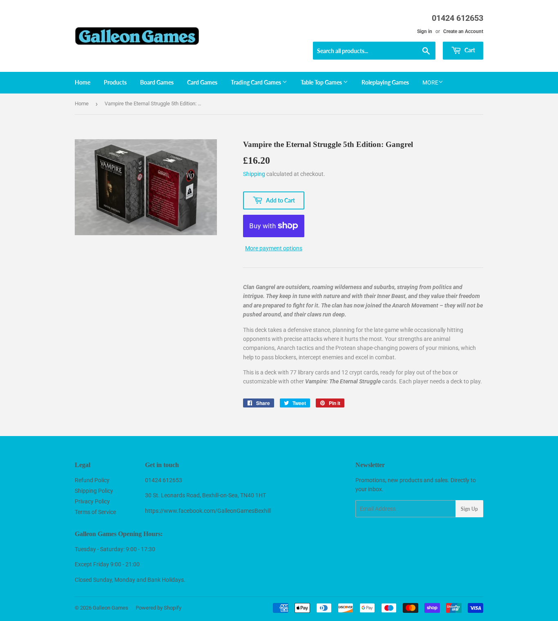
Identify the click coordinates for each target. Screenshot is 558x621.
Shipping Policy (94, 490)
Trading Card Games (256, 82)
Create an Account (463, 31)
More (430, 82)
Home (82, 82)
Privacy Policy (92, 501)
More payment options (273, 248)
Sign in (424, 31)
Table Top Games (322, 82)
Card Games (202, 82)
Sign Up (469, 509)
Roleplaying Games (385, 82)
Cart (469, 50)
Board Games (157, 82)
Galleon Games (110, 608)
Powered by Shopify (158, 608)
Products (115, 82)
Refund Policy (92, 480)
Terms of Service (95, 512)
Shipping (254, 174)
